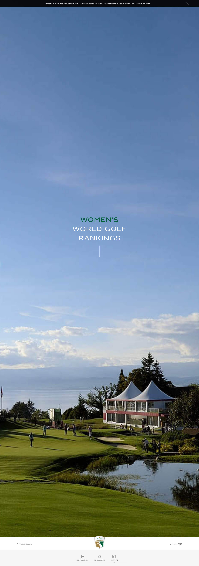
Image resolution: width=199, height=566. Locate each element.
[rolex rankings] (99, 542)
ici (93, 3)
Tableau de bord (25, 544)
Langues (173, 544)
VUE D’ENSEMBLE (82, 560)
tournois (114, 560)
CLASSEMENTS (99, 560)
